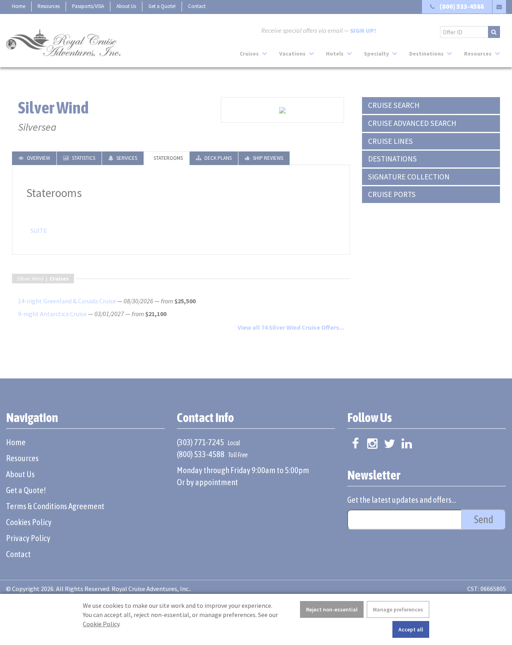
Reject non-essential (332, 609)
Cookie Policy (101, 624)
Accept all (410, 629)
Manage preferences (398, 609)
